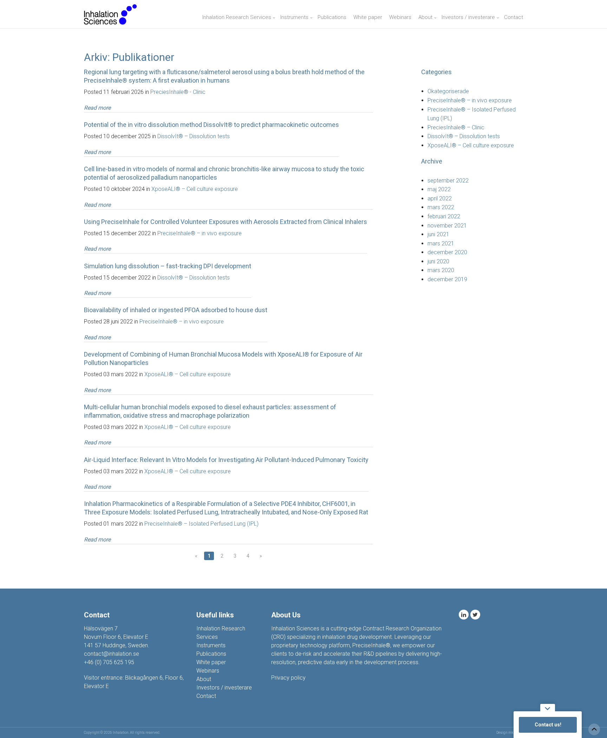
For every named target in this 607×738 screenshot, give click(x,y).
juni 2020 (438, 261)
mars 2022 (440, 207)
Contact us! (548, 724)
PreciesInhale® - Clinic (177, 92)
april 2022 (439, 198)
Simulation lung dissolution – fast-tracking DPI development (167, 266)
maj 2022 (439, 189)
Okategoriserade (448, 91)
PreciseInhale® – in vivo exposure (199, 233)
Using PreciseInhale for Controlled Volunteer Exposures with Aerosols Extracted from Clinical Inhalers (225, 221)
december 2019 (447, 279)
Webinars (400, 17)
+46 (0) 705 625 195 (109, 662)
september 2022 (448, 180)
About (425, 17)
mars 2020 (440, 270)
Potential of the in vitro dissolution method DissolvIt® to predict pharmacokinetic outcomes (211, 124)
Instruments (294, 17)
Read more (97, 107)
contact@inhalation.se (111, 653)
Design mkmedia (509, 732)
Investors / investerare (468, 17)
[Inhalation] (110, 14)
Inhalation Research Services (236, 17)
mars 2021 (440, 243)
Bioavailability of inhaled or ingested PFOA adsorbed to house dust (175, 310)
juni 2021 (438, 234)
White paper (367, 17)
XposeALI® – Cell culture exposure (194, 189)
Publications (332, 17)
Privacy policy (288, 677)
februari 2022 (443, 216)
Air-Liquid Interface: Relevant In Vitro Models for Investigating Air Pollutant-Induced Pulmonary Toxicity (226, 459)
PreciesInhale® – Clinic (455, 127)
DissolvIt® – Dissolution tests (193, 136)
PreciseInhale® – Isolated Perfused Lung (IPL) (201, 523)
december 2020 (447, 252)
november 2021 (447, 225)
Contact (513, 17)
